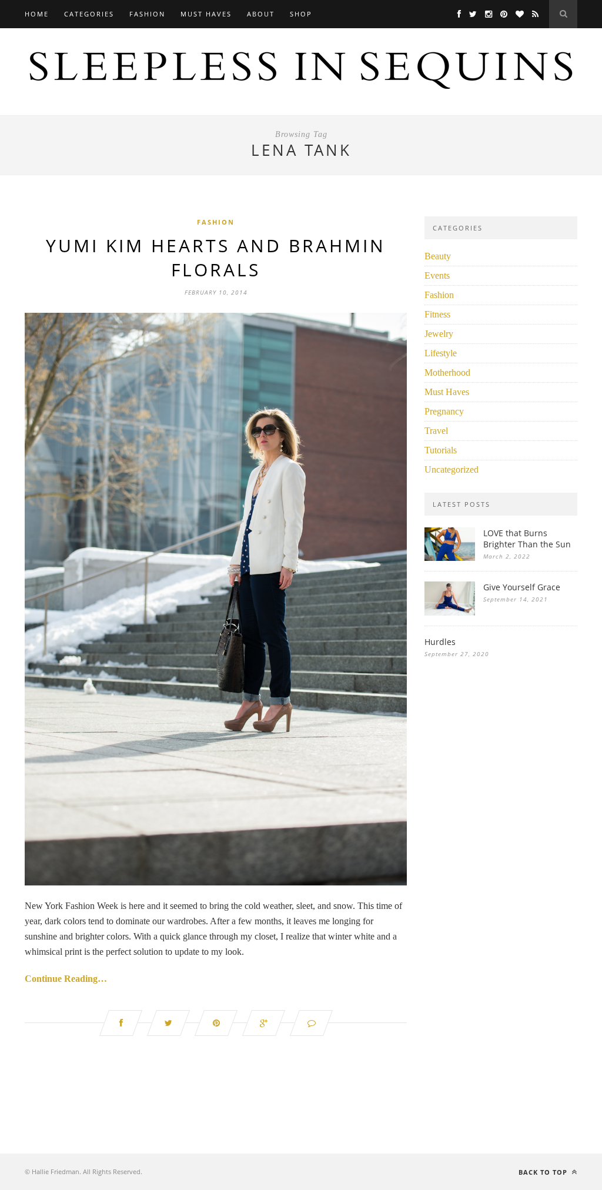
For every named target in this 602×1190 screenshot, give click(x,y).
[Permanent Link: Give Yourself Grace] (449, 612)
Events (437, 275)
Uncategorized (451, 469)
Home (37, 13)
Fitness (437, 314)
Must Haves (206, 13)
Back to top (544, 1172)
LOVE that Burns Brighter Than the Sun (527, 538)
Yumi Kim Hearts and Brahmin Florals (216, 257)
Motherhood (447, 372)
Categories (89, 13)
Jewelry (438, 334)
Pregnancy (444, 411)
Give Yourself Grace (521, 587)
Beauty (437, 256)
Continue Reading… (66, 979)
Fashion (147, 13)
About (261, 13)
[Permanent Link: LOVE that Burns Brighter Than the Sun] (449, 558)
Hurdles (440, 641)
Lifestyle (440, 353)
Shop (301, 13)
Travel (436, 431)
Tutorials (440, 450)
